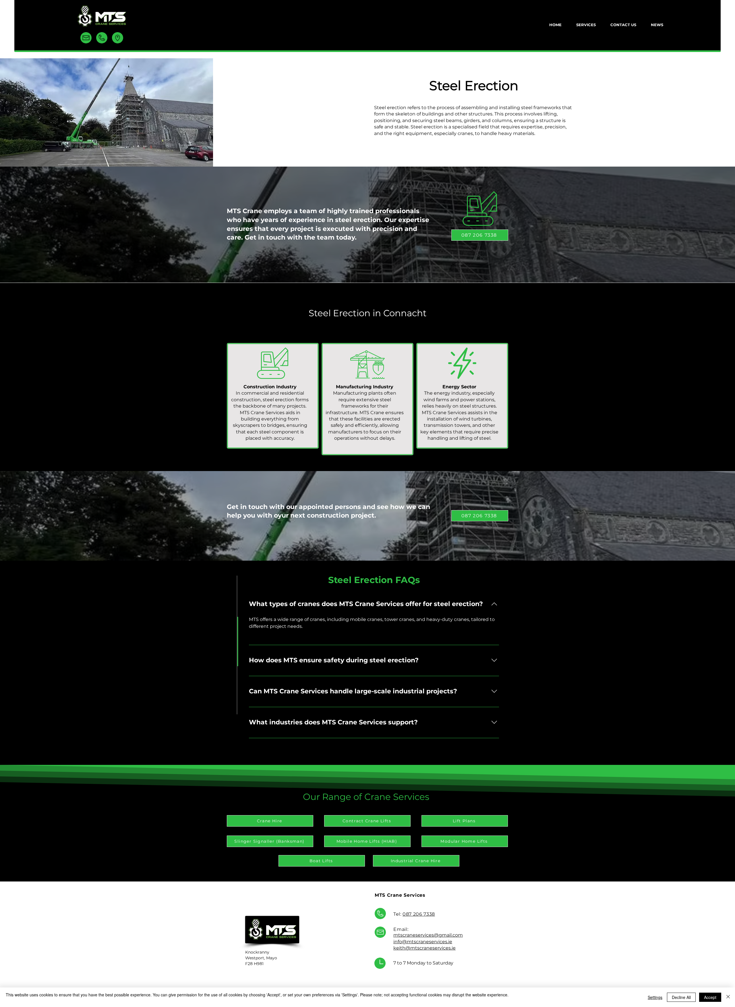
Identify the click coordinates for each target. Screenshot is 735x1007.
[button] (586, 25)
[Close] (728, 997)
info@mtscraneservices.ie (422, 941)
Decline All (681, 997)
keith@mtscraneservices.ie (424, 948)
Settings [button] (655, 997)
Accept (710, 997)
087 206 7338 (419, 914)
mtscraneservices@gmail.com (428, 935)
